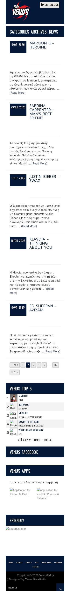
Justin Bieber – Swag (44, 178)
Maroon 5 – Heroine (41, 45)
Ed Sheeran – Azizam (43, 307)
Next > (14, 372)
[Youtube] (37, 587)
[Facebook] (26, 587)
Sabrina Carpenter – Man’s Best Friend (41, 111)
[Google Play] (48, 494)
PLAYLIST (19, 562)
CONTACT (35, 567)
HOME (11, 562)
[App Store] (21, 494)
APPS (36, 562)
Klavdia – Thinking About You (40, 243)
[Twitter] (21, 587)
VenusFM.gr (46, 575)
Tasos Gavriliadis (35, 579)
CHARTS (29, 562)
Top (60, 589)
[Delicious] (31, 587)
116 (55, 364)
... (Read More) (37, 163)
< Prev (14, 364)
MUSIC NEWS (46, 562)
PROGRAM (58, 562)
